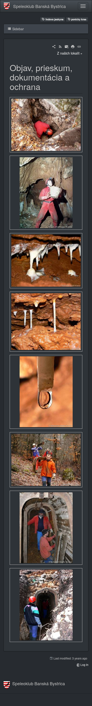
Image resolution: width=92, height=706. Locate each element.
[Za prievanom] (46, 125)
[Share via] (54, 46)
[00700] (46, 527)
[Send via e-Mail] (67, 46)
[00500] (46, 391)
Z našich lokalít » (69, 53)
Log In (84, 665)
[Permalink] (79, 46)
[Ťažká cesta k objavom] (46, 192)
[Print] (73, 46)
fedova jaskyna (54, 19)
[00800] (46, 605)
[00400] (46, 321)
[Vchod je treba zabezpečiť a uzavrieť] (46, 460)
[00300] (46, 260)
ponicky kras (78, 19)
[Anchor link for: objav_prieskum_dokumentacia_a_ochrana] (44, 86)
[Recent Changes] (60, 46)
